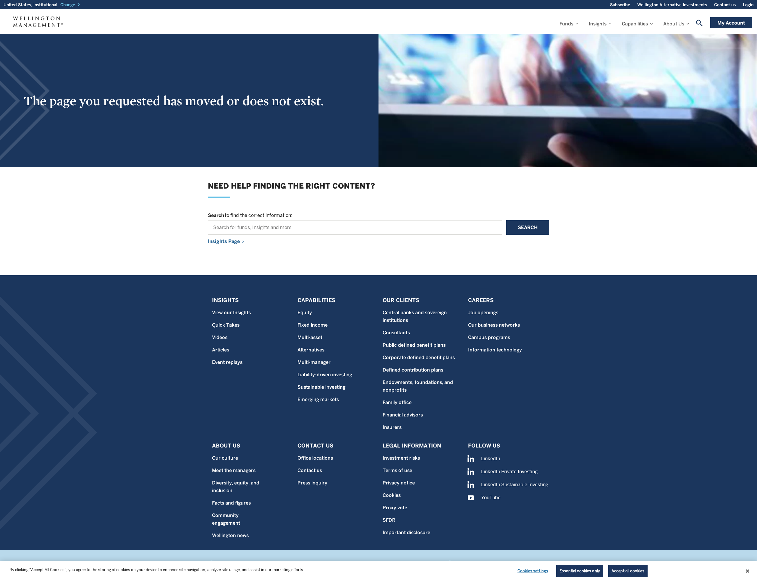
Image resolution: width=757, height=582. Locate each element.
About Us (673, 24)
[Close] (747, 571)
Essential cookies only (579, 571)
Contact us (725, 4)
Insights (597, 24)
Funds (566, 24)
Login (748, 4)
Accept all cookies (628, 571)
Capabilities (635, 24)
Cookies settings (532, 571)
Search (528, 227)
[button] (71, 4)
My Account (731, 23)
